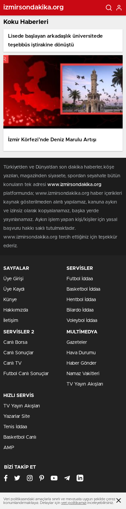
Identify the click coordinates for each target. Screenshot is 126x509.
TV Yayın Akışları (85, 384)
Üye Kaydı (14, 289)
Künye (10, 299)
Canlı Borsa (15, 342)
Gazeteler (77, 342)
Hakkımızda (15, 310)
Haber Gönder (81, 363)
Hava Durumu (81, 353)
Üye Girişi (13, 279)
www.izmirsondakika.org (74, 184)
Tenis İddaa (15, 427)
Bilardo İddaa (80, 310)
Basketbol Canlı (19, 437)
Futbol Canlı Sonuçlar (26, 373)
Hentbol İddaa (81, 299)
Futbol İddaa (80, 279)
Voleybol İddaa (82, 320)
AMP (8, 447)
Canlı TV (12, 363)
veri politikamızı (73, 503)
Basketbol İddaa (83, 289)
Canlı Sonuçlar (18, 353)
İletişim (10, 320)
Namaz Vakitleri (83, 373)
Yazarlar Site (16, 416)
